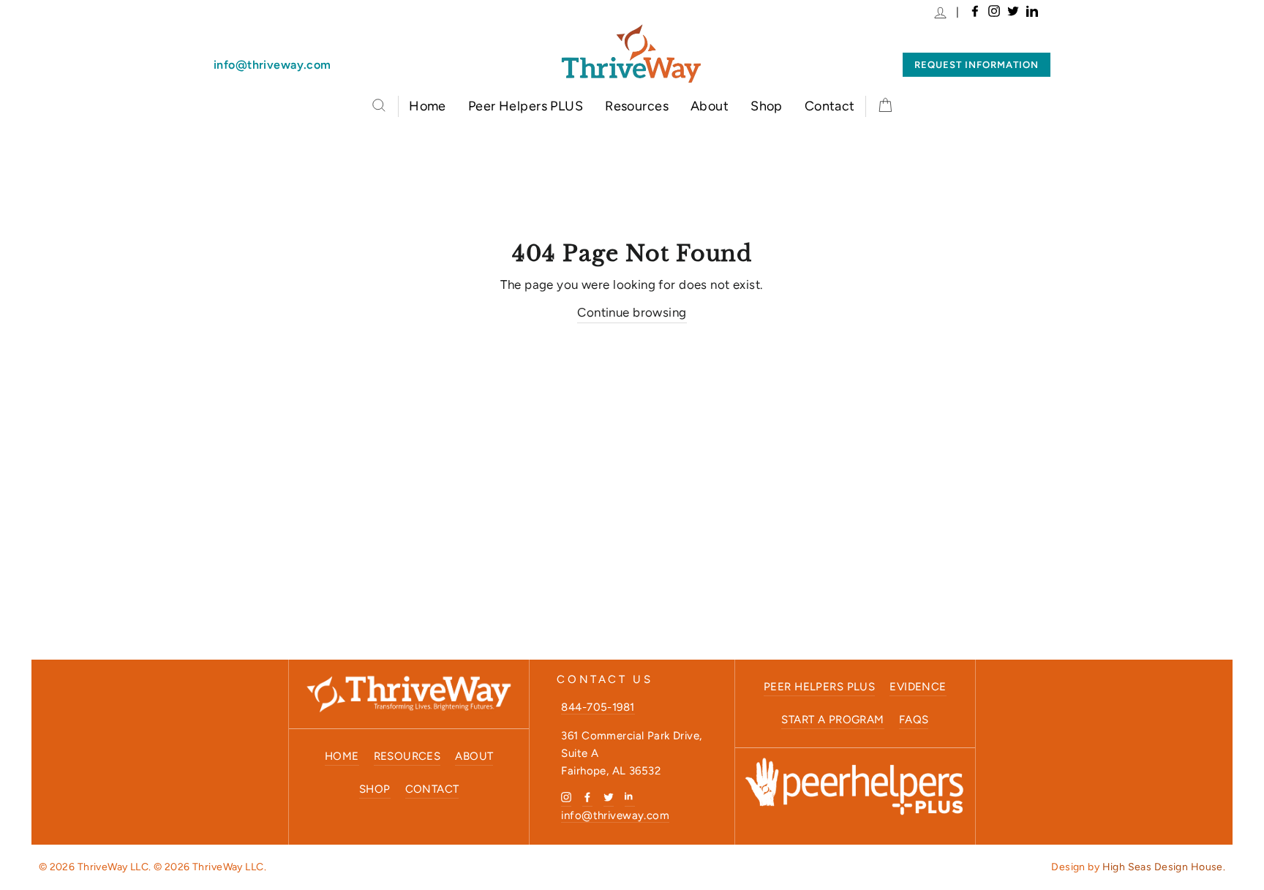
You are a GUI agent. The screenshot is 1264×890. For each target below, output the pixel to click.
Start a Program (832, 719)
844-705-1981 (597, 707)
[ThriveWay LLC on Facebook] (587, 796)
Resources (637, 106)
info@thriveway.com (272, 65)
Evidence (917, 686)
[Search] (379, 105)
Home (427, 106)
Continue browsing (631, 312)
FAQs (914, 719)
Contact (830, 106)
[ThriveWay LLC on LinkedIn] (630, 796)
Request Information (976, 64)
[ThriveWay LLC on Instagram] (566, 796)
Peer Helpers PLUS (525, 106)
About (710, 106)
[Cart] (885, 106)
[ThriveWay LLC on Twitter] (608, 796)
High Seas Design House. (1164, 867)
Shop (766, 106)
